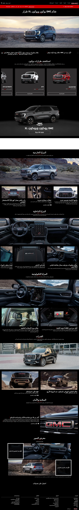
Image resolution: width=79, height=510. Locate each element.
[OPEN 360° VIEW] (39, 116)
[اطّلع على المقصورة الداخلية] (15, 458)
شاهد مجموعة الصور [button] (39, 441)
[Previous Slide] (2, 53)
